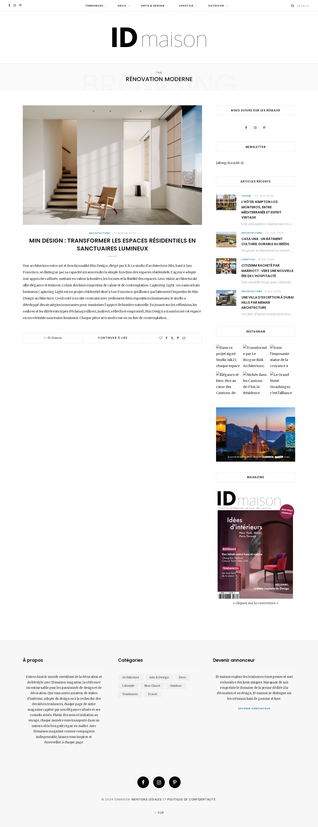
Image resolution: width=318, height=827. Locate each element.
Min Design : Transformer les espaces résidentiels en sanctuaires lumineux (112, 245)
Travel (246, 196)
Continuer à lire (112, 338)
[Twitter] (172, 338)
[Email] (183, 338)
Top (160, 812)
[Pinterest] (178, 338)
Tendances (94, 5)
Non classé (152, 685)
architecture (99, 233)
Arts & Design (152, 5)
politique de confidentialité (191, 799)
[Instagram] (159, 782)
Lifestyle (186, 5)
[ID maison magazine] (159, 37)
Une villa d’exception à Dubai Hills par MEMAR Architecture (267, 302)
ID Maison (54, 338)
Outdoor (216, 5)
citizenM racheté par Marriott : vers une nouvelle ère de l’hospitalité (267, 270)
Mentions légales (147, 799)
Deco (122, 5)
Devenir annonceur (254, 708)
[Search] (292, 5)
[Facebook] (166, 338)
